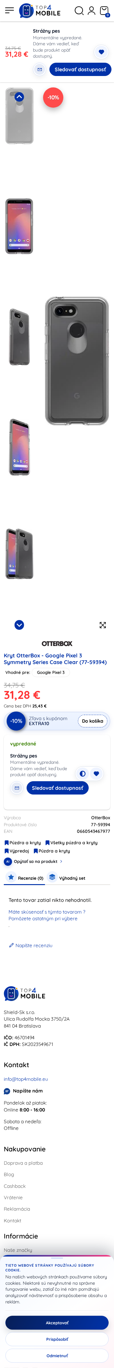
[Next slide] (19, 625)
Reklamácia (17, 1209)
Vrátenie (13, 1197)
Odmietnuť (57, 1355)
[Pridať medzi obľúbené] (101, 52)
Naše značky (18, 1250)
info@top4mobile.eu (26, 1079)
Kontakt (12, 1221)
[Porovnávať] (82, 774)
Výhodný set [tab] (72, 878)
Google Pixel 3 (51, 672)
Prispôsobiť (57, 1339)
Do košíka (92, 721)
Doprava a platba (23, 1163)
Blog (9, 1174)
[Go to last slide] (19, 97)
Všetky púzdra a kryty (74, 843)
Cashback (15, 1186)
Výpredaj (19, 851)
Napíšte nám (28, 1091)
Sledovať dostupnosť (80, 69)
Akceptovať (57, 1322)
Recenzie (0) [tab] (30, 878)
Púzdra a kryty (25, 843)
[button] (19, 140)
